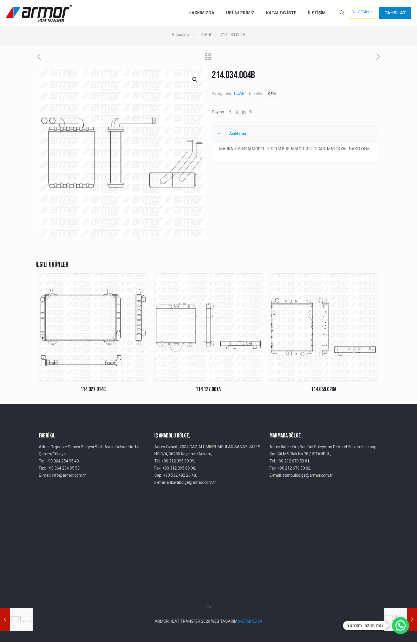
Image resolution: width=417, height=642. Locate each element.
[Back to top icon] (208, 607)
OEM (272, 93)
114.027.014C (93, 389)
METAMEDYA (250, 621)
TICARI (205, 34)
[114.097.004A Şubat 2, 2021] (16, 619)
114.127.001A (208, 389)
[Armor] (39, 13)
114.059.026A (323, 389)
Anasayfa (180, 34)
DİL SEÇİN (360, 12)
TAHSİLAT (395, 12)
